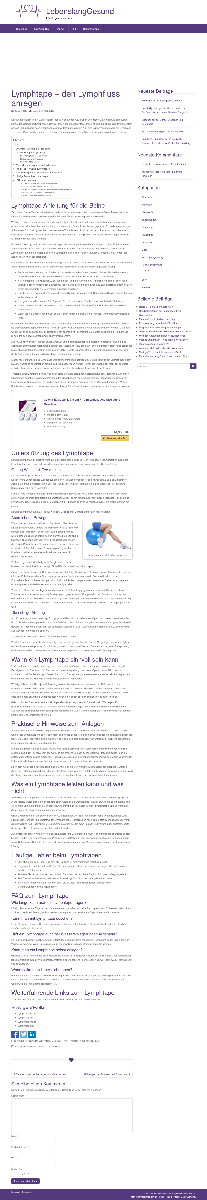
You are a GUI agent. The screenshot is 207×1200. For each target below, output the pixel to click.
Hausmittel (147, 234)
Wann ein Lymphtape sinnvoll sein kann (36, 165)
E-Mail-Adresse (20, 1147)
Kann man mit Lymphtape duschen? (38, 186)
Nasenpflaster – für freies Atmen (171, 164)
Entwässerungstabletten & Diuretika (158, 323)
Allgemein (147, 204)
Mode (144, 249)
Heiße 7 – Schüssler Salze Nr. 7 (156, 306)
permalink (55, 1046)
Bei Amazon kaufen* (116, 438)
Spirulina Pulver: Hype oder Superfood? (162, 131)
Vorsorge (146, 287)
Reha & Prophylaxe (25, 1046)
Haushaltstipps (91, 28)
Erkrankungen (149, 219)
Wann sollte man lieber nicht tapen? (38, 195)
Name (15, 1136)
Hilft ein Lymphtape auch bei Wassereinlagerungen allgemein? (48, 189)
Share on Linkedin (32, 1034)
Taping (60, 28)
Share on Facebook (15, 1034)
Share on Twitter (23, 1034)
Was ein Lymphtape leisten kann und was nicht (39, 172)
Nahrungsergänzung (152, 257)
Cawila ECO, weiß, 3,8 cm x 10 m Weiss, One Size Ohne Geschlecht (82, 401)
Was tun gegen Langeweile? (154, 343)
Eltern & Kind (148, 212)
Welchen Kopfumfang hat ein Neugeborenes (162, 335)
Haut (73, 28)
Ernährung (147, 227)
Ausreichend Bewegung (33, 158)
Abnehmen (147, 197)
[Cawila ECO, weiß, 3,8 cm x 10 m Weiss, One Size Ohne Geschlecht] (28, 410)
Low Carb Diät (42, 28)
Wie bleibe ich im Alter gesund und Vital (162, 100)
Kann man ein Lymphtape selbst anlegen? (40, 192)
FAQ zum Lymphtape (26, 179)
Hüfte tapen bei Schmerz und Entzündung (106, 1074)
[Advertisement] (103, 59)
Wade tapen (90, 999)
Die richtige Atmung (31, 161)
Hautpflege (147, 242)
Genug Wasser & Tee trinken (35, 155)
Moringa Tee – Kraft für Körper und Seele (160, 352)
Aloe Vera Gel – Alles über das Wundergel (161, 348)
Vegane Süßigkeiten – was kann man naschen (163, 339)
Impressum (16, 1191)
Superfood (22, 28)
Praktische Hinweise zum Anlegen (33, 168)
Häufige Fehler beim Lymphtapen (32, 176)
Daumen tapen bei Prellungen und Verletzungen (40, 1074)
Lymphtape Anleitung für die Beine (33, 148)
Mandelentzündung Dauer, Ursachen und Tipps (164, 356)
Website (15, 1158)
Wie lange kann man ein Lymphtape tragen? (41, 183)
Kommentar (18, 1095)
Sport (144, 279)
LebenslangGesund (80, 10)
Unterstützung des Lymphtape (31, 152)
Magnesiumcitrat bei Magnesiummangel (160, 327)
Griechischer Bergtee (72, 511)
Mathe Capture (19, 1169)
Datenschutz (27, 1191)
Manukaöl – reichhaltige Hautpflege (157, 319)
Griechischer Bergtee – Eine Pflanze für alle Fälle (165, 331)
